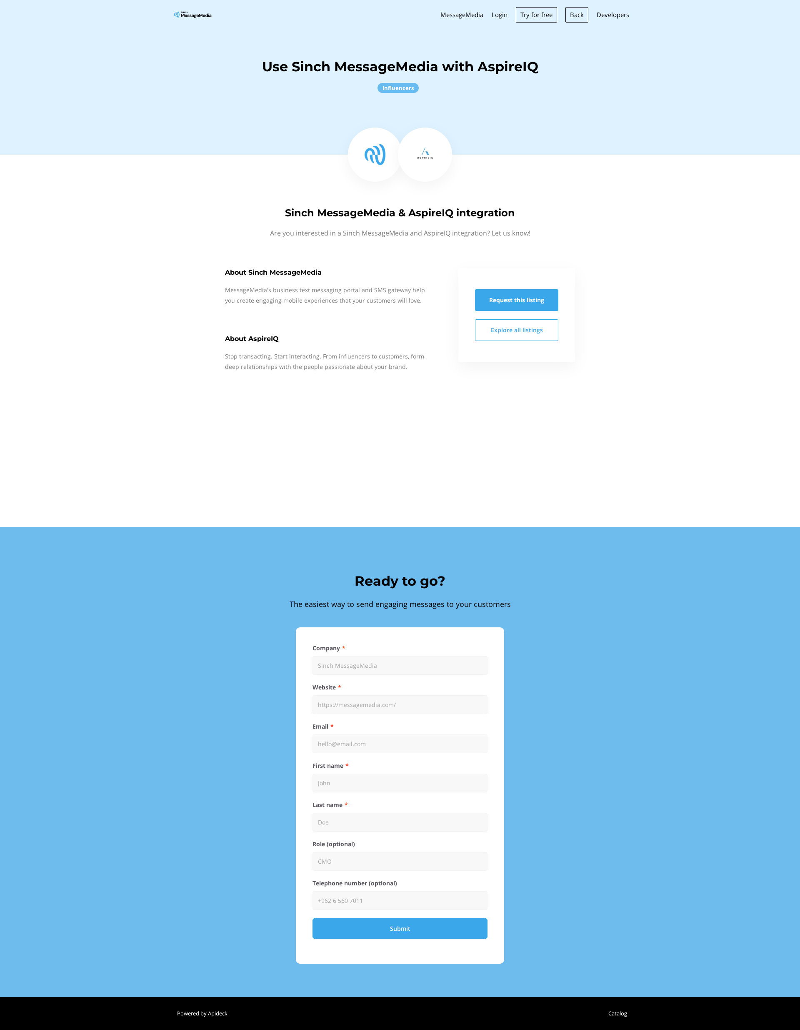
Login (500, 14)
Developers (613, 14)
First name (327, 765)
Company (326, 648)
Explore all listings (517, 330)
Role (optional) (333, 844)
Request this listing (516, 300)
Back (577, 14)
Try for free (536, 14)
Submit (400, 928)
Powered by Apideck (202, 1013)
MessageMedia (461, 14)
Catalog (617, 1013)
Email (320, 726)
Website (324, 687)
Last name (327, 805)
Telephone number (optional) (354, 883)
